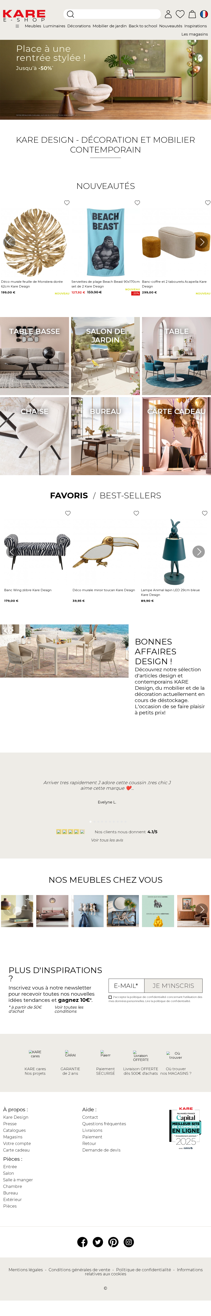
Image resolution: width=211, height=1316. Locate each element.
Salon (8, 1173)
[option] (105, 76)
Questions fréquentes (104, 1123)
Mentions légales (26, 1269)
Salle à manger (18, 1179)
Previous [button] (9, 242)
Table (176, 331)
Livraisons (92, 1130)
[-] (105, 76)
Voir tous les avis (107, 840)
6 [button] (109, 821)
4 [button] (101, 821)
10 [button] (124, 821)
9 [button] (120, 821)
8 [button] (116, 821)
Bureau (105, 411)
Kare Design (15, 1117)
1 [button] (89, 821)
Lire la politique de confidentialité (167, 1001)
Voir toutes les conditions (68, 1009)
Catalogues (14, 1130)
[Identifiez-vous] (168, 14)
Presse (10, 1123)
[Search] (70, 14)
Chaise (34, 411)
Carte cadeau (176, 411)
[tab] (72, 495)
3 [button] (97, 821)
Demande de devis (101, 1150)
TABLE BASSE (34, 331)
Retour (89, 1143)
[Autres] (20, 28)
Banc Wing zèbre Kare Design (28, 590)
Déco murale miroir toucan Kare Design (104, 590)
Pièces (10, 1206)
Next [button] (202, 242)
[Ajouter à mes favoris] (66, 202)
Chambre (12, 1186)
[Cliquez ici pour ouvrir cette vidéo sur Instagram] (3, 933)
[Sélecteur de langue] (204, 14)
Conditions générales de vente (80, 1269)
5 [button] (105, 821)
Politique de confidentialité (144, 1269)
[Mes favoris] (180, 14)
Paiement (92, 1136)
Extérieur (12, 1199)
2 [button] (93, 821)
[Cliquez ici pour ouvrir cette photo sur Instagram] (38, 933)
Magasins (12, 1136)
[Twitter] (98, 1241)
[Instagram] (129, 1241)
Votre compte (17, 1143)
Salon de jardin (105, 335)
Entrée (10, 1166)
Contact (90, 1117)
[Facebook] (82, 1241)
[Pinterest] (113, 1241)
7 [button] (113, 821)
